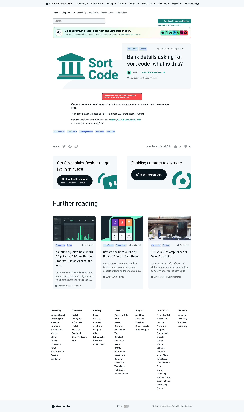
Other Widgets (142, 329)
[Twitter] (63, 147)
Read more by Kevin (151, 72)
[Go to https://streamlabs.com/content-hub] (58, 4)
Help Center (67, 13)
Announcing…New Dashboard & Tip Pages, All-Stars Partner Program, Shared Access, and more (74, 258)
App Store (97, 326)
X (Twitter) (77, 322)
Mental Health (57, 351)
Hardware (55, 326)
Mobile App (119, 329)
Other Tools (119, 351)
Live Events (56, 344)
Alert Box (139, 315)
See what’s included (130, 34)
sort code (100, 132)
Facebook (76, 333)
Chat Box (139, 322)
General (80, 13)
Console (161, 351)
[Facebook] (70, 147)
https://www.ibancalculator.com (125, 119)
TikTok (75, 315)
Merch (117, 344)
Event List (139, 318)
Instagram (77, 318)
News (53, 348)
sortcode (111, 132)
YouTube (76, 329)
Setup (95, 315)
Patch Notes (99, 344)
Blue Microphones (173, 277)
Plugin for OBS (121, 315)
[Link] (76, 146)
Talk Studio (119, 370)
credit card (72, 132)
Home (55, 13)
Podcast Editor (121, 373)
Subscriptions (163, 362)
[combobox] (79, 21)
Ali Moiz (78, 286)
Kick (74, 340)
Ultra (116, 318)
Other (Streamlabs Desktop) (99, 337)
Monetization (57, 329)
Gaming (54, 340)
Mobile (54, 333)
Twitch (75, 326)
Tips (116, 333)
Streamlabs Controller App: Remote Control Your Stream (121, 254)
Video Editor (120, 366)
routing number (86, 132)
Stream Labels (142, 326)
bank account (58, 132)
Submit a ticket (163, 381)
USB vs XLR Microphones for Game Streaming (169, 254)
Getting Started (58, 315)
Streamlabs (190, 3)
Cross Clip (119, 362)
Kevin (121, 277)
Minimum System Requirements (169, 25)
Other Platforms (79, 337)
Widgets (97, 329)
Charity (54, 337)
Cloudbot (118, 337)
